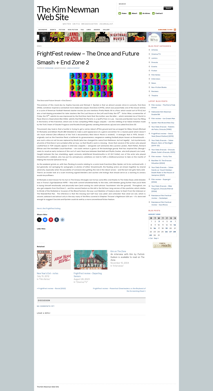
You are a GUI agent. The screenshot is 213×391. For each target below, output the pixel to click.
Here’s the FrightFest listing (48, 208)
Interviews (155, 79)
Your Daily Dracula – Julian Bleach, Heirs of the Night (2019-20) (162, 143)
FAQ (82, 29)
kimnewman (49, 68)
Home (124, 13)
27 (170, 232)
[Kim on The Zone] (129, 258)
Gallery (106, 29)
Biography (42, 29)
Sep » (156, 238)
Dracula (154, 62)
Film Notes (155, 75)
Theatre (154, 96)
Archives (146, 13)
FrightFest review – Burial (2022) (51, 288)
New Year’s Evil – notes (47, 273)
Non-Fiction (73, 29)
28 (174, 232)
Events (53, 29)
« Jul (151, 238)
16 (155, 228)
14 (175, 225)
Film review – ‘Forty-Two (161, 156)
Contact (159, 13)
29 (150, 235)
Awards (97, 29)
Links (89, 29)
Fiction (62, 29)
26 (166, 232)
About (134, 13)
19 (166, 228)
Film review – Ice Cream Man (163, 118)
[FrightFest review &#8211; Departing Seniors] (91, 259)
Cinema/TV (156, 54)
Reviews (155, 91)
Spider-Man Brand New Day (162, 123)
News (39, 46)
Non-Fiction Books (159, 87)
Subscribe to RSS (165, 29)
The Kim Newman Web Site (68, 13)
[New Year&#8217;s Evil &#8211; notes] (54, 259)
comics (154, 58)
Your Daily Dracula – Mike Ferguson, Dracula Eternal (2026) (162, 188)
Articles (154, 50)
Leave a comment (73, 68)
